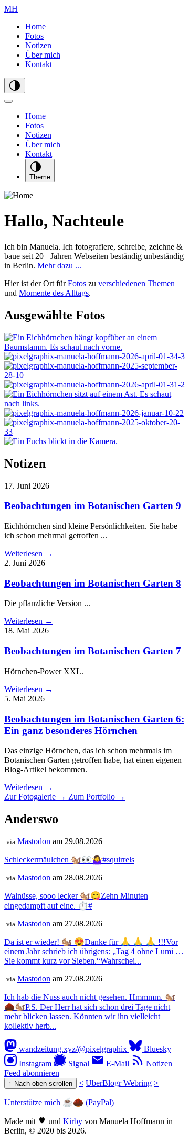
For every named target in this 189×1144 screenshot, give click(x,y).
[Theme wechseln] (14, 85)
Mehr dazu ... (59, 265)
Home (35, 26)
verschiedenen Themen (136, 283)
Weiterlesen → (28, 553)
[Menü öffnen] (8, 101)
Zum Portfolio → (96, 796)
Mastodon (33, 841)
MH (11, 8)
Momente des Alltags (54, 292)
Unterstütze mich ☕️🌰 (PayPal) (59, 1102)
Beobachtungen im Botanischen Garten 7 (92, 650)
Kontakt (38, 64)
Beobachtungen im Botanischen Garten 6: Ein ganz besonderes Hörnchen (94, 725)
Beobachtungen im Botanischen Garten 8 (92, 583)
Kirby (72, 1121)
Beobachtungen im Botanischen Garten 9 (92, 505)
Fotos (34, 35)
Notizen (38, 45)
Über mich (42, 54)
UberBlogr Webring (119, 1082)
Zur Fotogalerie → (36, 796)
